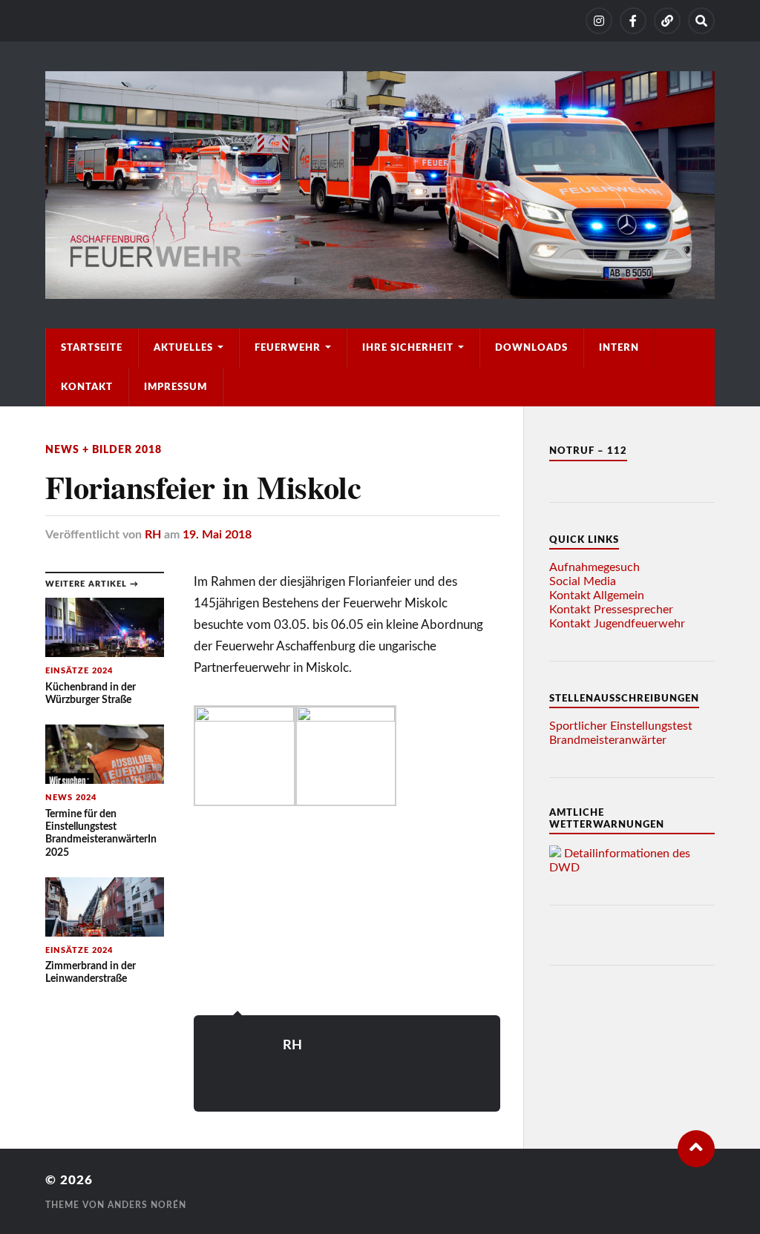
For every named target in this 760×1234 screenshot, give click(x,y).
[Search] (701, 20)
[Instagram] (599, 20)
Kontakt (87, 387)
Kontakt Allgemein (596, 595)
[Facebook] (633, 20)
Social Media (582, 581)
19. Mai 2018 (217, 535)
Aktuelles (183, 347)
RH (153, 535)
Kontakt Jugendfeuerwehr (617, 624)
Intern (619, 347)
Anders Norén (147, 1205)
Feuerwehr (288, 347)
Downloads (531, 347)
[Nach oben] (696, 1148)
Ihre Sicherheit (407, 347)
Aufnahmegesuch (594, 567)
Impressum (175, 387)
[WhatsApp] (667, 20)
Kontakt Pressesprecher (611, 610)
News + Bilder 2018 (103, 449)
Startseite (91, 347)
